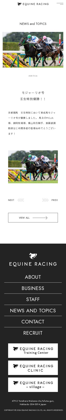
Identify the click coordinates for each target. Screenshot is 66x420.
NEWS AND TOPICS (33, 311)
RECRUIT (33, 333)
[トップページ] (33, 4)
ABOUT (33, 278)
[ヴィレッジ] (33, 385)
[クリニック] (33, 368)
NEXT (11, 200)
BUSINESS (33, 289)
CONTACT (33, 322)
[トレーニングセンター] (33, 350)
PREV (55, 200)
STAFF (33, 300)
